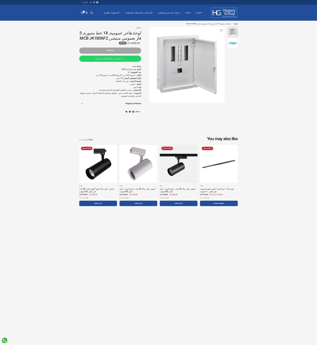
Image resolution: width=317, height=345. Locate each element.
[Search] (91, 13)
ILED (201, 186)
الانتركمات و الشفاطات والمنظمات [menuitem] (138, 13)
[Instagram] (94, 2)
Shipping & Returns (133, 103)
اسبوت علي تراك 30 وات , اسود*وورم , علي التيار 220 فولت (178, 190)
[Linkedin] (90, 2)
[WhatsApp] (129, 111)
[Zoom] (221, 30)
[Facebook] (97, 2)
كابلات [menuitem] (187, 13)
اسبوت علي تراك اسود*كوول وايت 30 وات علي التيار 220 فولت (96, 190)
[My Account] (86, 13)
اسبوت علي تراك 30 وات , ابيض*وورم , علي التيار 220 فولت (137, 190)
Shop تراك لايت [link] (87, 140)
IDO (161, 186)
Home (236, 24)
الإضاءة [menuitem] (198, 13)
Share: (137, 111)
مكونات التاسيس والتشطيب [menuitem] (168, 13)
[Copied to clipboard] (126, 111)
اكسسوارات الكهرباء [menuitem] (111, 13)
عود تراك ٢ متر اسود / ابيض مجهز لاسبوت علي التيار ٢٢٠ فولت (217, 190)
